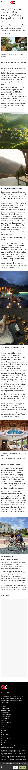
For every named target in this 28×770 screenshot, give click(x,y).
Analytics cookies (23, 763)
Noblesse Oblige (5, 735)
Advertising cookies (6, 766)
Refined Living (5, 741)
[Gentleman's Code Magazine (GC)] (12, 2)
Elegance (3, 721)
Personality (4, 737)
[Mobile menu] (1, 2)
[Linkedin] (7, 34)
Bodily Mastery (5, 712)
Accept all (22, 767)
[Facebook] (5, 34)
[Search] (23, 2)
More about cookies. (5, 760)
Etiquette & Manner (6, 723)
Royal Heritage (5, 743)
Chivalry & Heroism (6, 715)
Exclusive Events (5, 717)
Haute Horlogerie (5, 727)
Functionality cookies (14, 763)
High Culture (4, 729)
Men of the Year (5, 731)
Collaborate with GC (6, 708)
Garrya (12, 87)
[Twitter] (10, 34)
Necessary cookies (6, 763)
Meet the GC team (5, 710)
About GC (3, 706)
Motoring (3, 733)
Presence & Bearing (6, 739)
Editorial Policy (5, 719)
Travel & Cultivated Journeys (8, 745)
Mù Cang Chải (20, 87)
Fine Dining (4, 725)
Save (15, 767)
